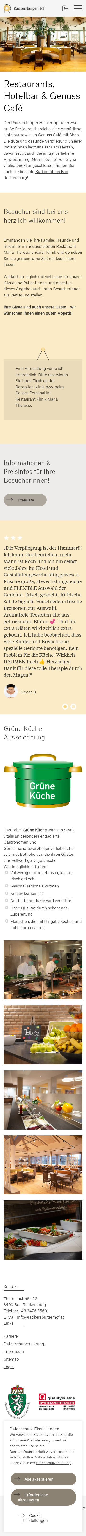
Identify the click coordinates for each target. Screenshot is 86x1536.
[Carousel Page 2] (73, 707)
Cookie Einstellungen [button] (35, 1518)
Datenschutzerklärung (24, 1343)
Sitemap (11, 1359)
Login (9, 1366)
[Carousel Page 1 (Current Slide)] (65, 707)
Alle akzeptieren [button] (39, 1479)
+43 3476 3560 (33, 1310)
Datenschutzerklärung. (53, 1463)
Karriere (11, 1336)
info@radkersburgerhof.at (40, 1316)
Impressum (14, 1351)
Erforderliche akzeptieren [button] (33, 1497)
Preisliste (25, 499)
